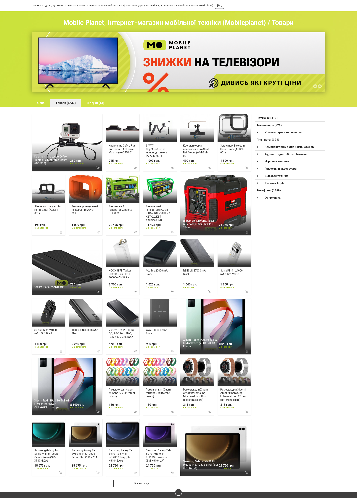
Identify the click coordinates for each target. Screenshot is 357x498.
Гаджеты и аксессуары (281, 168)
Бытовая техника (276, 176)
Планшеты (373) (268, 139)
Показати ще (141, 483)
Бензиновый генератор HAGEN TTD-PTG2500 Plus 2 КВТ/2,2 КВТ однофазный (158, 213)
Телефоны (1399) (269, 190)
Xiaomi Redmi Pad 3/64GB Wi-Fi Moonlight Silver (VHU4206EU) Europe (52, 404)
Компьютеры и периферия (283, 132)
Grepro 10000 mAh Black (49, 286)
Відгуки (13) (95, 103)
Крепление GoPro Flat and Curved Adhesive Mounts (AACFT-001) (122, 149)
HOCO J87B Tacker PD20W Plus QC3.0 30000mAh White (120, 274)
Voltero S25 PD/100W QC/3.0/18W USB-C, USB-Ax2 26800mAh (121, 333)
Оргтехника (273, 197)
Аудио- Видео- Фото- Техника (286, 154)
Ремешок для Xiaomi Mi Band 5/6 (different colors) (122, 393)
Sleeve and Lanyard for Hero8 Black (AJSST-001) (48, 210)
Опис (40, 103)
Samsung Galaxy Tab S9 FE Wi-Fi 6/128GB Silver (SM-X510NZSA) (85, 454)
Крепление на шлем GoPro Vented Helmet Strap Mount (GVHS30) (50, 160)
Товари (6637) (66, 103)
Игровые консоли (277, 161)
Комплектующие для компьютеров (289, 147)
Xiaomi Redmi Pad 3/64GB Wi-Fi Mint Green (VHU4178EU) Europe (200, 343)
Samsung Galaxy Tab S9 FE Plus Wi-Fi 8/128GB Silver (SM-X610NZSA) (201, 465)
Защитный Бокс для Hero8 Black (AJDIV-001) (232, 149)
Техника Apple (274, 183)
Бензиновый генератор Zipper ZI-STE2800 (121, 210)
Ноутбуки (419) (267, 118)
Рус (219, 5)
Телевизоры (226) (269, 125)
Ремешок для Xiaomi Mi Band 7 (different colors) (158, 393)
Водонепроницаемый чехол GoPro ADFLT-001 (85, 210)
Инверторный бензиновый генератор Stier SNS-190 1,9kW (199, 224)
